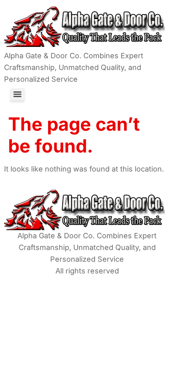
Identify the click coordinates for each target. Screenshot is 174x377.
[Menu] (17, 94)
